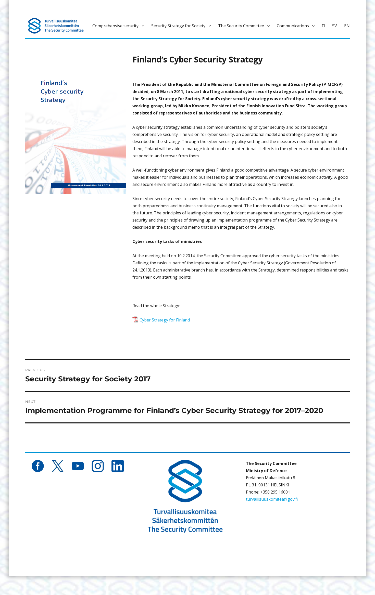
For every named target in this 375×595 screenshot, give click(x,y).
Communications (293, 26)
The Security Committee (241, 26)
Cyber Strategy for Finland (165, 320)
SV (334, 26)
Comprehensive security (115, 26)
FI (323, 26)
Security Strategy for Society (178, 26)
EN (347, 26)
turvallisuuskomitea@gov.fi (272, 499)
